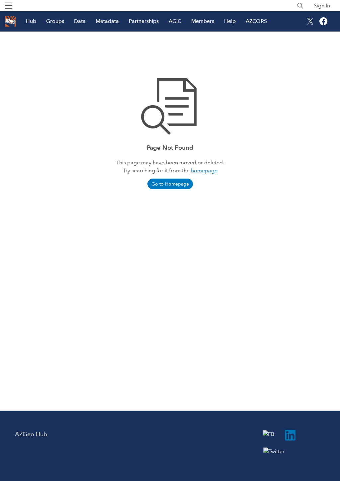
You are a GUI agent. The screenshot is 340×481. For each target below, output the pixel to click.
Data (80, 21)
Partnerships (144, 21)
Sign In (322, 5)
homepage (204, 170)
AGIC (175, 21)
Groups (55, 21)
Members (202, 21)
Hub (31, 21)
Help (230, 21)
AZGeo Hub (31, 434)
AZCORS (256, 21)
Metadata (107, 21)
